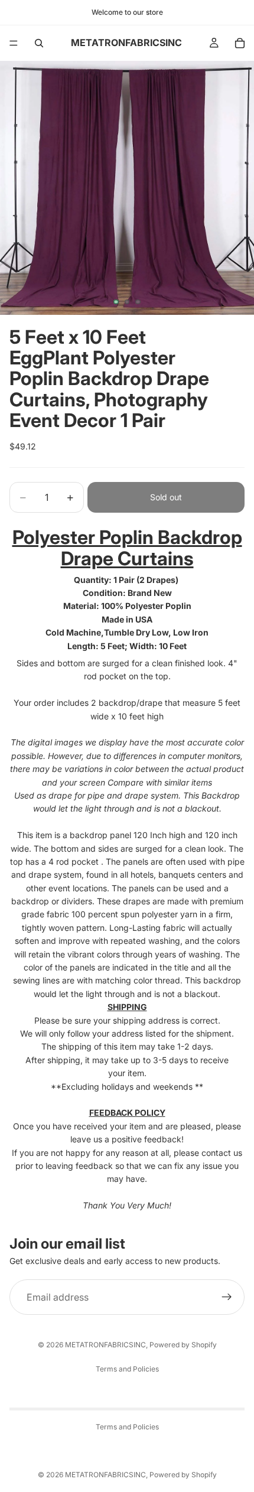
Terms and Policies (127, 1368)
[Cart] (240, 43)
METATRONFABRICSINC (105, 1344)
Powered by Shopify (183, 1344)
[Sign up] (226, 1297)
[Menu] (13, 43)
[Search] (39, 43)
